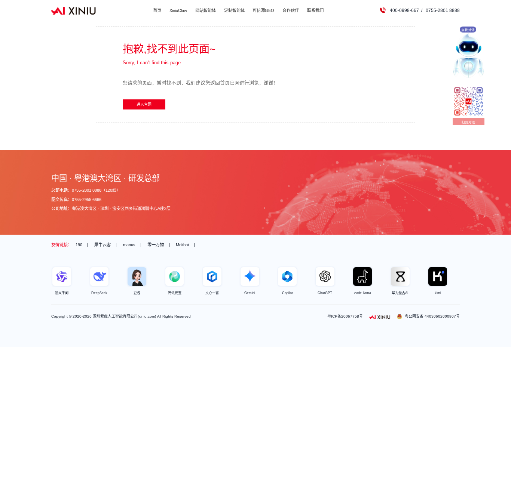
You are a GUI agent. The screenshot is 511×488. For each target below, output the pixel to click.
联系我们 (315, 10)
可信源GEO (263, 10)
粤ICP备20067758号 (345, 316)
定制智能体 (234, 10)
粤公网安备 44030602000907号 (432, 316)
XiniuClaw (178, 10)
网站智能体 (205, 10)
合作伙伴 (290, 10)
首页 (157, 10)
